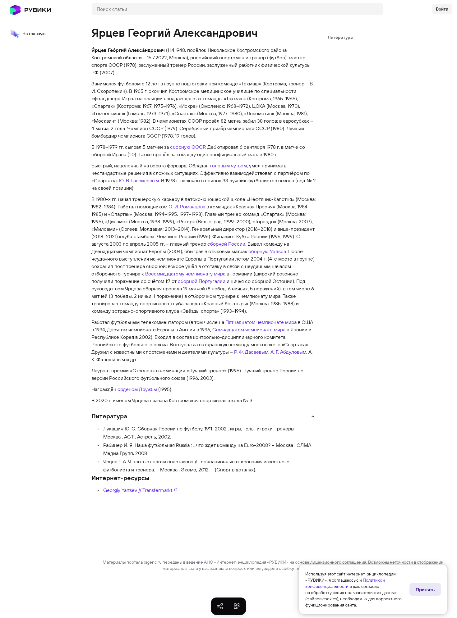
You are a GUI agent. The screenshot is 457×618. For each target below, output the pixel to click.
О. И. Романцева (186, 206)
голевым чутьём (228, 165)
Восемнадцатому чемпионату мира (185, 273)
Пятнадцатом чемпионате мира (261, 322)
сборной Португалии (201, 281)
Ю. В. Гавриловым (139, 180)
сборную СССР (187, 147)
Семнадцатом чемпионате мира (248, 329)
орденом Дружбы (137, 389)
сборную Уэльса (267, 251)
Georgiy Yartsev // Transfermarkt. (138, 490)
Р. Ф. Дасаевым (251, 352)
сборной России (226, 244)
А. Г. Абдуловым (288, 352)
